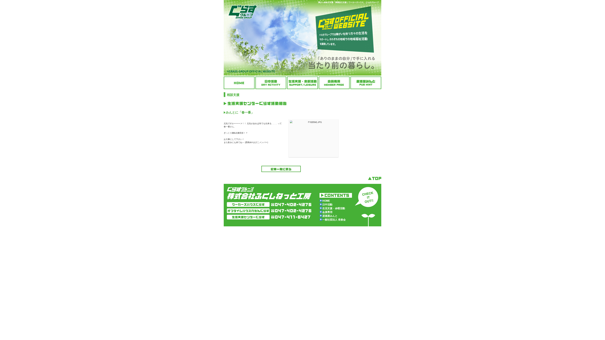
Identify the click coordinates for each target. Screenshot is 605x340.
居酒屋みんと (329, 216)
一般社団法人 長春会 (334, 219)
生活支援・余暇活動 (333, 208)
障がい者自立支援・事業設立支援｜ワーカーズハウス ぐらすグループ (348, 2)
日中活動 (327, 204)
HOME (326, 200)
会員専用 (327, 212)
